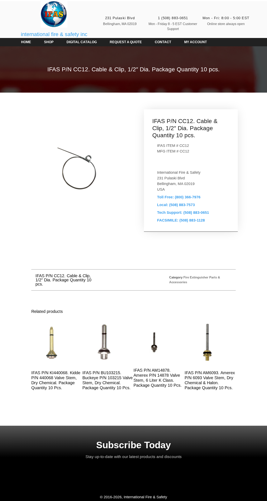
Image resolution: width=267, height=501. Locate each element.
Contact (163, 42)
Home (26, 42)
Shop (49, 42)
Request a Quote (126, 42)
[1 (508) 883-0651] (173, 9)
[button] (124, 279)
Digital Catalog (82, 42)
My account (195, 42)
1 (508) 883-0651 (173, 18)
